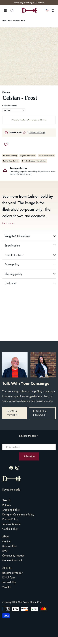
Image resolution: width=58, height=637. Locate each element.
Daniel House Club (32, 602)
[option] (29, 56)
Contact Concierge (37, 132)
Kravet (6, 92)
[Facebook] (5, 467)
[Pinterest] (11, 467)
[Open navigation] (5, 10)
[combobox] (13, 110)
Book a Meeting (13, 413)
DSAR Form (8, 577)
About (5, 536)
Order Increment (9, 105)
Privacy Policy (10, 519)
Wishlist (6, 587)
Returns (6, 505)
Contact (6, 541)
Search (6, 500)
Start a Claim (9, 546)
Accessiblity (9, 582)
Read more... (8, 223)
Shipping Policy (11, 510)
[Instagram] (17, 467)
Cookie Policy (10, 529)
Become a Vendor (12, 573)
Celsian (33, 196)
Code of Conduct (12, 560)
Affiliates (7, 568)
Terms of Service (11, 524)
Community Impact (13, 555)
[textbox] (13, 110)
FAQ (5, 551)
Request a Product (40, 413)
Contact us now (25, 174)
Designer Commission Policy (18, 514)
